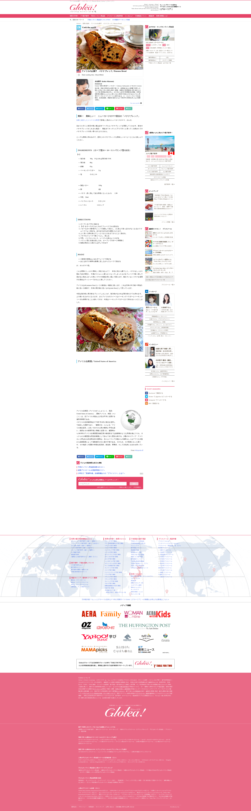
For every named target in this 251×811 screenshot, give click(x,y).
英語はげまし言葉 (136, 552)
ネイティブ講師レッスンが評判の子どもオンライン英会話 (97, 772)
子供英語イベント (141, 16)
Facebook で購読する (156, 393)
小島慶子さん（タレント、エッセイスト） (159, 324)
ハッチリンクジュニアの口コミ (116, 762)
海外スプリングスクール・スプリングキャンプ (134, 729)
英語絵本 (151, 16)
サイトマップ (83, 11)
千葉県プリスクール (164, 574)
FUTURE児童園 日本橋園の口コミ (118, 798)
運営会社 (74, 807)
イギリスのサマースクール (108, 739)
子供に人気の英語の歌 (137, 565)
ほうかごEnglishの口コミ (97, 762)
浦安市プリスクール (166, 577)
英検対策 (120, 780)
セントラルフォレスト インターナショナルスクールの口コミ (117, 792)
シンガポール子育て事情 (112, 561)
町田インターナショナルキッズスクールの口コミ (120, 796)
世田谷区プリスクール (167, 554)
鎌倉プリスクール (165, 572)
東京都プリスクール (164, 548)
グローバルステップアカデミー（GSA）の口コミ (112, 760)
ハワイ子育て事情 (110, 574)
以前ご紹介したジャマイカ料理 (87, 120)
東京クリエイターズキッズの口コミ (109, 794)
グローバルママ (135, 578)
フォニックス (135, 545)
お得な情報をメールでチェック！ (104, 480)
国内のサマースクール (85, 743)
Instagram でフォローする (157, 400)
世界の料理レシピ (162, 16)
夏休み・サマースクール (78, 580)
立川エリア (169, 277)
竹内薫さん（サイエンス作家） (160, 330)
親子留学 (162, 686)
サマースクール (97, 689)
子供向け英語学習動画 (137, 561)
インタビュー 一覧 (167, 381)
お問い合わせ (110, 807)
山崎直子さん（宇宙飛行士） (159, 333)
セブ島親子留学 (75, 552)
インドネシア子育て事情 (112, 550)
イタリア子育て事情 (111, 548)
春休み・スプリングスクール (79, 582)
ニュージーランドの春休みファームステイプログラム (113, 751)
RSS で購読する (154, 403)
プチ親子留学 (84, 16)
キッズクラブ (135, 589)
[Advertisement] (109, 512)
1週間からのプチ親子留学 (86, 729)
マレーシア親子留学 (167, 168)
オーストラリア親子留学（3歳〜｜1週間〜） (84, 541)
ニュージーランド (167, 166)
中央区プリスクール (166, 559)
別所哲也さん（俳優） (159, 322)
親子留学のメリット (77, 567)
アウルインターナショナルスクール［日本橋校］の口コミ (139, 794)
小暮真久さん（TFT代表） (160, 377)
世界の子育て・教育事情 (122, 689)
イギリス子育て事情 (111, 545)
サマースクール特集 (160, 177)
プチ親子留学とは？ (77, 565)
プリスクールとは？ (164, 541)
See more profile (135, 103)
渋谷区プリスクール (166, 552)
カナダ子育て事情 (110, 559)
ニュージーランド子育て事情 (113, 572)
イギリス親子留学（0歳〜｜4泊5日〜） (82, 548)
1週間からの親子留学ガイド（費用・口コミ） (84, 556)
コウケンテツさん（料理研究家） (160, 327)
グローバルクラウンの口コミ (87, 760)
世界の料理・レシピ (137, 592)
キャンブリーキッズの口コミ (136, 762)
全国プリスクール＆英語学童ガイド (91, 470)
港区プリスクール (165, 550)
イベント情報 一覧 (167, 222)
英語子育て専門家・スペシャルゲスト (142, 576)
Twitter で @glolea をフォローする (160, 396)
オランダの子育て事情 (111, 556)
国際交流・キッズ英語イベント (80, 586)
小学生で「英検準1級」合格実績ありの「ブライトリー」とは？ (101, 473)
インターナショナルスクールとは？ (169, 543)
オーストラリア (152, 168)
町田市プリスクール (166, 563)
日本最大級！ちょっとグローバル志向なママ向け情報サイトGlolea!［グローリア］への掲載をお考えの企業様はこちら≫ (125, 599)
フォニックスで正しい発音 (133, 780)
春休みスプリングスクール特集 (160, 180)
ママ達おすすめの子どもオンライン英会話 (158, 770)
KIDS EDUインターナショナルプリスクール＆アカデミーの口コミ (129, 790)
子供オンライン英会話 (98, 16)
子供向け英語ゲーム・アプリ (139, 563)
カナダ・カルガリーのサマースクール (152, 739)
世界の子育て (74, 16)
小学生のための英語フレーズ (139, 568)
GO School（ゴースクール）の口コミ (153, 760)
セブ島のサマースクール (162, 741)
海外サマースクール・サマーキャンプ (107, 729)
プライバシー (83, 807)
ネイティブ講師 (167, 60)
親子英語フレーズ (136, 559)
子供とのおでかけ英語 (137, 554)
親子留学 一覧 (168, 184)
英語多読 (81, 780)
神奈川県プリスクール (165, 568)
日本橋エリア (161, 277)
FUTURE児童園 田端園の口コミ (96, 798)
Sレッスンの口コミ (134, 760)
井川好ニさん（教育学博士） (159, 371)
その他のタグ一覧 (110, 590)
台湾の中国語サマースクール (144, 741)
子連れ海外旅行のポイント (79, 571)
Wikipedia (138, 450)
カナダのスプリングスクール (87, 751)
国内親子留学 (75, 554)
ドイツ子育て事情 (110, 570)
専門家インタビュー (119, 691)
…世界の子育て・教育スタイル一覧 (115, 592)
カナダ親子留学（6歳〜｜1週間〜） (81, 545)
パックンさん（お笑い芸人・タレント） (160, 336)
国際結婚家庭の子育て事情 (113, 585)
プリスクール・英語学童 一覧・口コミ (169, 545)
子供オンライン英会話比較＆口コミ (91, 467)
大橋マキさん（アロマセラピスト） (159, 319)
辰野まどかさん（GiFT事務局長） (160, 374)
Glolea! (78, 23)
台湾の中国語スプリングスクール (141, 751)
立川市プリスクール (166, 565)
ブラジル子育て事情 (111, 577)
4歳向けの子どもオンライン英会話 (111, 770)
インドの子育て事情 (111, 552)
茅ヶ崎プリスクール (166, 570)
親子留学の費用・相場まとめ (79, 569)
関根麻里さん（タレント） (160, 316)
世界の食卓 (86, 23)
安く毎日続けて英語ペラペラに (152, 780)
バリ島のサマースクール (106, 741)
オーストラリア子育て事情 (113, 554)
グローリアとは (74, 11)
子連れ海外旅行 (124, 686)
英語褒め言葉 (135, 550)
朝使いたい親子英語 (137, 556)
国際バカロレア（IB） (137, 583)
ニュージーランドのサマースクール (128, 739)
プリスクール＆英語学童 (115, 16)
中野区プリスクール (166, 561)
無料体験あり (152, 57)
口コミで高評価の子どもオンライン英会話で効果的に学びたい (105, 782)
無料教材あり (152, 60)
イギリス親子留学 (152, 171)
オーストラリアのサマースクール (88, 739)
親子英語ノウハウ (136, 548)
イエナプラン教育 (136, 585)
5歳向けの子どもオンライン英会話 (134, 770)
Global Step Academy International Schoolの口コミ (93, 790)
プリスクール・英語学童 (144, 693)
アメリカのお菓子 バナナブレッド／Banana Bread (106, 23)
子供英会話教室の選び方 (138, 543)
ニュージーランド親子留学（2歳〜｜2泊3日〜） (85, 543)
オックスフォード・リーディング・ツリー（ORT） (101, 780)
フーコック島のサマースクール (125, 741)
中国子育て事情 (109, 588)
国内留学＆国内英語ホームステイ (160, 174)
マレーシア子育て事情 (111, 581)
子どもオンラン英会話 (156, 729)
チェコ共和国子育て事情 (112, 565)
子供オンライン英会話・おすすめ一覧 (160, 63)
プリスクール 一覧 (167, 284)
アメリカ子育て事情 (111, 541)
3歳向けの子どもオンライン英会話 (88, 770)
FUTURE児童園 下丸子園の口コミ (147, 796)
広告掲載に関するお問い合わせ (125, 807)
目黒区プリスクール (166, 556)
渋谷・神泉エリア (151, 277)
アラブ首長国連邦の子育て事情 (114, 543)
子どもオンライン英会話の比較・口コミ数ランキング (99, 693)
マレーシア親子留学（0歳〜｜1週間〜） (83, 550)
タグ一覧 (91, 11)
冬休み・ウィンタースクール (79, 584)
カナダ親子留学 (152, 166)
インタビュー (129, 16)
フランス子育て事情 (111, 579)
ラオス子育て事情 (110, 583)
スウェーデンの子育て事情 (113, 563)
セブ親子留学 (167, 171)
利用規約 (91, 807)
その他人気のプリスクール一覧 (155, 280)
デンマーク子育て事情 (111, 568)
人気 (167, 57)
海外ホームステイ (136, 587)
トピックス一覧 (135, 594)
